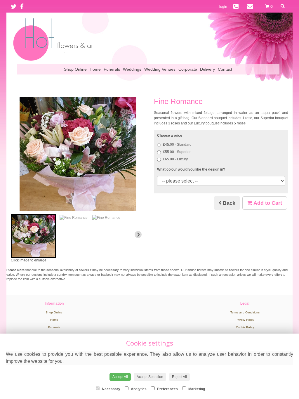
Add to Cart (267, 203)
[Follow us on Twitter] (15, 6)
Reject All (179, 377)
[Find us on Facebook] (23, 6)
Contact (225, 69)
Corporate (187, 69)
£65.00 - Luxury (175, 159)
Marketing (196, 389)
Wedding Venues (159, 69)
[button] (33, 236)
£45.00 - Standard (177, 145)
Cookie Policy (245, 327)
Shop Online (75, 69)
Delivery (207, 69)
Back (228, 203)
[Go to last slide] (17, 234)
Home (95, 69)
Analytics (138, 389)
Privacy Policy (245, 319)
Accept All (120, 377)
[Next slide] (138, 234)
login (223, 7)
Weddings (132, 69)
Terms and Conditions (245, 312)
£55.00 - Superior (177, 152)
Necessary (110, 389)
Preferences (167, 389)
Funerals (112, 69)
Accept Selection (150, 377)
